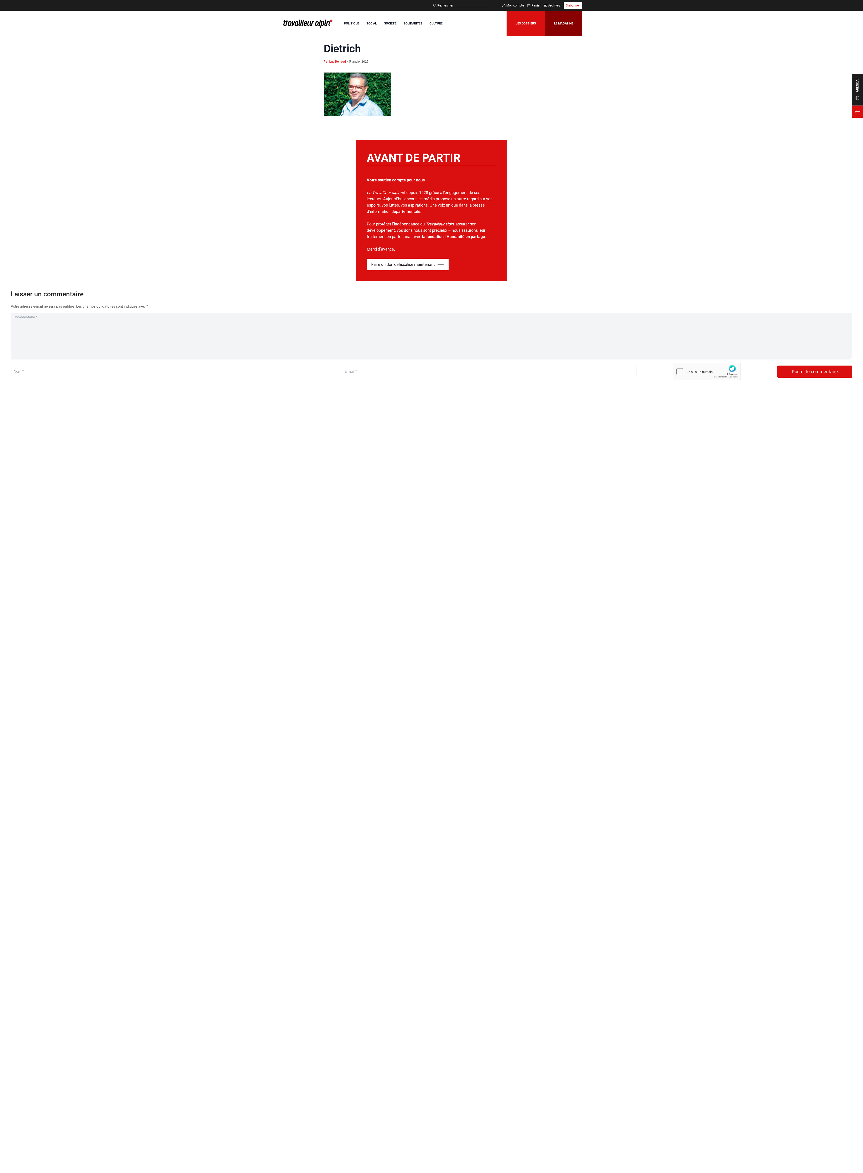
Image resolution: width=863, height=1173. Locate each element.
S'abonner (573, 5)
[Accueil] (307, 23)
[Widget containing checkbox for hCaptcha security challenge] (707, 371)
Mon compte (515, 5)
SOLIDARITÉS (412, 23)
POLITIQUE (351, 23)
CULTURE (436, 23)
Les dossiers (526, 23)
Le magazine (563, 23)
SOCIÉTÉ (390, 23)
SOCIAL (371, 23)
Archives (554, 5)
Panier (536, 5)
